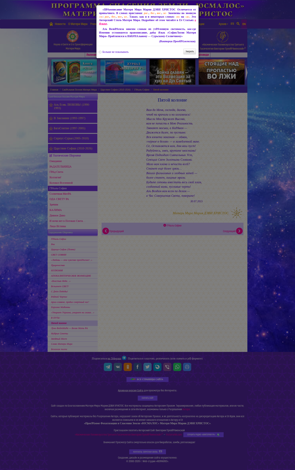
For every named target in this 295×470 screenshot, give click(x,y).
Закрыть (190, 51)
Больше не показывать (115, 52)
